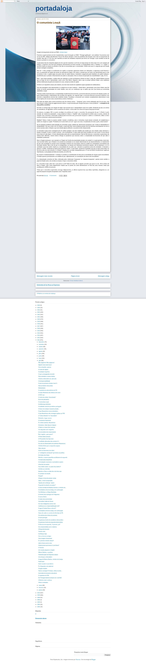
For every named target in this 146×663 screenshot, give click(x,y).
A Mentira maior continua (45, 580)
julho (40, 353)
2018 (38, 323)
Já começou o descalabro (45, 557)
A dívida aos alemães (44, 469)
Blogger (94, 659)
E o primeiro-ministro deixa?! (46, 540)
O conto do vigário (43, 369)
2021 (38, 317)
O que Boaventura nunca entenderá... (48, 411)
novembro (41, 344)
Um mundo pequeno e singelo (46, 550)
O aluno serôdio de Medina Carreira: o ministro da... (52, 487)
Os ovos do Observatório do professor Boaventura (51, 443)
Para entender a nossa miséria (46, 376)
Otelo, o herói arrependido (45, 480)
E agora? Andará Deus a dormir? (47, 508)
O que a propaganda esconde (46, 374)
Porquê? (40, 476)
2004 (38, 604)
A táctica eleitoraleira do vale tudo (47, 378)
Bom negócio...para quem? (45, 434)
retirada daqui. (63, 52)
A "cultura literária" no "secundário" (47, 415)
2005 (38, 602)
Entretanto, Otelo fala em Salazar (47, 425)
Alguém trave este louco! (45, 364)
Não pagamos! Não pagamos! (46, 362)
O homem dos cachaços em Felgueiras (48, 494)
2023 (38, 312)
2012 (38, 337)
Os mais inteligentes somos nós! (47, 503)
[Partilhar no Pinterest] (66, 176)
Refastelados (41, 388)
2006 (38, 599)
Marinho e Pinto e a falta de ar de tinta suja (49, 471)
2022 (38, 314)
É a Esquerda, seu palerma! (45, 566)
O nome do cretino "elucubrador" (47, 397)
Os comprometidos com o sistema (47, 527)
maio (40, 358)
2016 (38, 328)
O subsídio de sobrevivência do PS (47, 390)
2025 (38, 307)
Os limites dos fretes (43, 455)
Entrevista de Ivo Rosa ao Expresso (48, 285)
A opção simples (42, 568)
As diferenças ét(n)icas (44, 404)
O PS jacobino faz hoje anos (45, 439)
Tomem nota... (42, 531)
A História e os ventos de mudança (46, 293)
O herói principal (42, 517)
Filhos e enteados (43, 582)
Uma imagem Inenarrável (45, 538)
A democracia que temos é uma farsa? (48, 545)
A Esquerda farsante (43, 529)
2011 (38, 340)
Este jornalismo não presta (45, 385)
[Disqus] (73, 202)
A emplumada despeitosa (45, 459)
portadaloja (53, 8)
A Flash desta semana (44, 436)
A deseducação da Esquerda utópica (48, 554)
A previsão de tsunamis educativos (47, 573)
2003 (38, 606)
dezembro (41, 342)
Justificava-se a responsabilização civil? (49, 506)
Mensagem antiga (103, 276)
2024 (38, 310)
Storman (78, 659)
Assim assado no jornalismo (45, 563)
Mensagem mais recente (44, 276)
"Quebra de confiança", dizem (46, 483)
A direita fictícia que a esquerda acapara (49, 445)
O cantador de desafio (44, 473)
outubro (41, 346)
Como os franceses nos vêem (46, 450)
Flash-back (41, 561)
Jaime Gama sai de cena (45, 543)
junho (40, 356)
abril (40, 360)
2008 (38, 597)
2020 (38, 319)
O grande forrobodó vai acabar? (47, 485)
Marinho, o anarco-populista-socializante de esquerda (52, 457)
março (40, 585)
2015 (38, 330)
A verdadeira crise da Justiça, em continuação (50, 489)
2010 (38, 592)
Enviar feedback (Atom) (76, 280)
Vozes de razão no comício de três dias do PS (50, 513)
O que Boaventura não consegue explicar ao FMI (51, 413)
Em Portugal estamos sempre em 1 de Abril (50, 577)
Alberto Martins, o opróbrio (45, 552)
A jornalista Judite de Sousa (45, 501)
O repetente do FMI (43, 575)
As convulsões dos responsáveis (47, 432)
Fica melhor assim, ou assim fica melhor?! (49, 466)
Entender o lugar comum (45, 418)
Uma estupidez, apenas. (44, 367)
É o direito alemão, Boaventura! (46, 422)
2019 (38, 321)
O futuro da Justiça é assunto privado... (48, 409)
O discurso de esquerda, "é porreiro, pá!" (49, 524)
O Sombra (41, 547)
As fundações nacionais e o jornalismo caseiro (50, 462)
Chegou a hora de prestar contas (47, 478)
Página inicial (75, 276)
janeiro (41, 590)
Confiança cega (42, 533)
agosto (41, 351)
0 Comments (53, 175)
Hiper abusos (41, 448)
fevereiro (41, 587)
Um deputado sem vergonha (46, 429)
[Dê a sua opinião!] (61, 176)
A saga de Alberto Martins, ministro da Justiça (50, 559)
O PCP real (41, 395)
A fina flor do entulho (43, 464)
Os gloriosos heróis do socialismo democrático (50, 520)
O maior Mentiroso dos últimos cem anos (49, 392)
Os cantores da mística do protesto (47, 515)
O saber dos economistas (45, 499)
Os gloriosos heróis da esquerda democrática (50, 522)
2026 (38, 305)
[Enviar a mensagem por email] (60, 176)
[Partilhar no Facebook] (64, 176)
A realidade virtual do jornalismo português (49, 406)
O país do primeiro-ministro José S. (47, 383)
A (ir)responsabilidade (44, 381)
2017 (38, 326)
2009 (38, 595)
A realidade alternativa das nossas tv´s (48, 441)
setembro (41, 349)
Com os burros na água (44, 536)
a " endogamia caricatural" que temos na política (51, 452)
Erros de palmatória (43, 399)
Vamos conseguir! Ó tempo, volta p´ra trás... (50, 570)
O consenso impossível (44, 420)
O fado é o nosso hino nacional (46, 427)
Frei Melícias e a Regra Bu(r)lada (47, 492)
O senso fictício (42, 496)
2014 (38, 333)
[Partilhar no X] (63, 176)
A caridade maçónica (44, 371)
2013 (38, 335)
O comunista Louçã (43, 402)
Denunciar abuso (40, 618)
